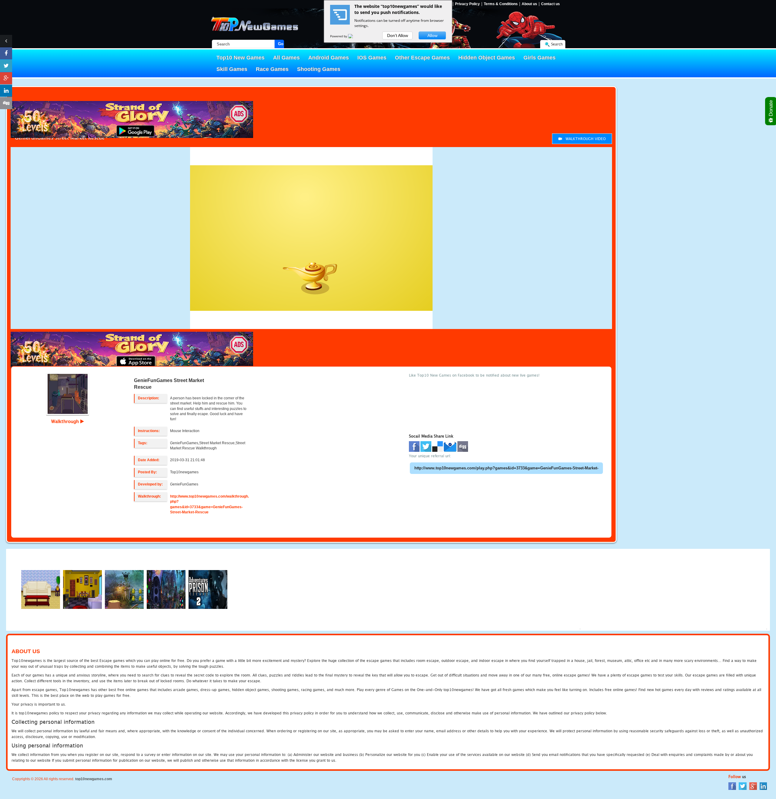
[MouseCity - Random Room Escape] (40, 589)
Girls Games (539, 58)
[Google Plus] (753, 786)
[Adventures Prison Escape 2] (208, 589)
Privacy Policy (467, 4)
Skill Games (231, 69)
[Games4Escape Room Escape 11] (82, 589)
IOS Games (371, 58)
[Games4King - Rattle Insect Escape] (166, 589)
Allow (432, 35)
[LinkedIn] (763, 786)
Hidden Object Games (486, 58)
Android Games (328, 58)
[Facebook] (732, 786)
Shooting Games (318, 69)
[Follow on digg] (6, 103)
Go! (281, 44)
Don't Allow (397, 35)
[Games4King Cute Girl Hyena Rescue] (124, 589)
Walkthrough (65, 421)
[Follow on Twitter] (6, 66)
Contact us (550, 4)
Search (557, 44)
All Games (286, 58)
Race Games (272, 69)
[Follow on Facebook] (6, 53)
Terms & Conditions (501, 4)
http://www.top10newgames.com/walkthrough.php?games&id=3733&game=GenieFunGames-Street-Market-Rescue (209, 504)
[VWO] (354, 36)
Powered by (339, 36)
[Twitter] (743, 786)
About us (529, 4)
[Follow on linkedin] (6, 91)
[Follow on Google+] (6, 78)
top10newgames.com (93, 779)
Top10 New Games (240, 58)
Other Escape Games (422, 58)
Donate (771, 109)
